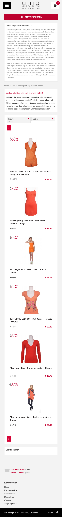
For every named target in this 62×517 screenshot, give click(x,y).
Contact (7, 500)
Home (6, 86)
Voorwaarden (9, 494)
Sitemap (34, 513)
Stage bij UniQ (10, 503)
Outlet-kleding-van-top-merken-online (27, 86)
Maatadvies (9, 497)
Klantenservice (10, 490)
